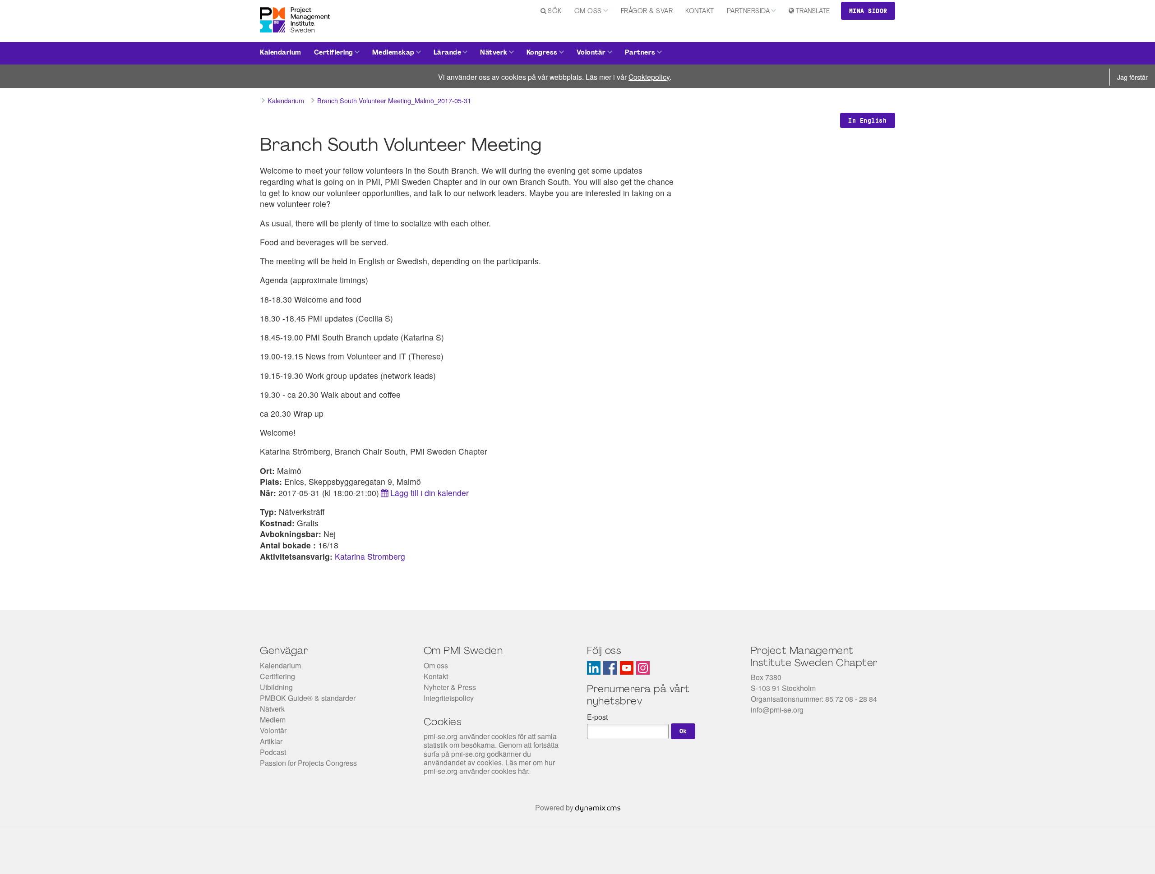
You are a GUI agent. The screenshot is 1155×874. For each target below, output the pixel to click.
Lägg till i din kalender (429, 492)
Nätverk (494, 53)
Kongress (542, 53)
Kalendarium (280, 53)
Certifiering (333, 53)
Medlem (273, 719)
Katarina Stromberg (370, 556)
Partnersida (748, 11)
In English (867, 120)
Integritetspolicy (449, 698)
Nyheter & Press (450, 687)
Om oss (588, 11)
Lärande (448, 53)
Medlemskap (393, 53)
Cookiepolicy (649, 77)
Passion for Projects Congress (308, 763)
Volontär (591, 53)
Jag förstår (1132, 77)
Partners (640, 53)
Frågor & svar (647, 11)
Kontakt (699, 11)
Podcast (273, 752)
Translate (813, 11)
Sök (555, 11)
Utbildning (276, 687)
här (523, 771)
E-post (597, 717)
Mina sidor (868, 10)
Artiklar (271, 741)
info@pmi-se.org (777, 709)
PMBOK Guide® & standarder (308, 698)
